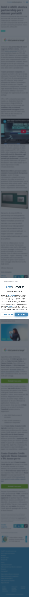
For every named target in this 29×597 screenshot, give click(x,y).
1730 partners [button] (11, 295)
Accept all (21, 314)
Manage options (7, 314)
